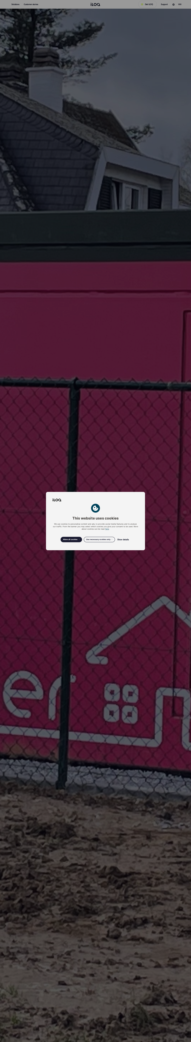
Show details (123, 539)
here (107, 529)
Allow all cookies (70, 539)
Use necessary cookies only (98, 539)
